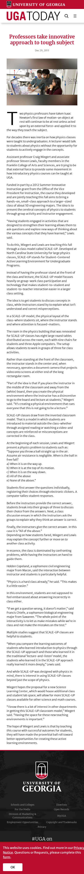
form (6, 857)
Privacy (42, 826)
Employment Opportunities (22, 822)
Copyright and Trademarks (61, 822)
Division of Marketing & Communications (22, 816)
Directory (61, 804)
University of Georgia (42, 776)
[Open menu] (75, 16)
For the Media (22, 809)
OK (13, 867)
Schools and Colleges (22, 804)
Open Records (61, 809)
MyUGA (61, 815)
